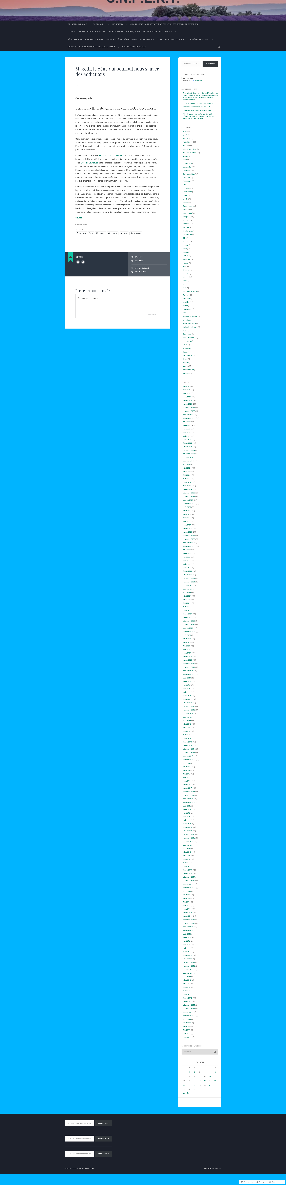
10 (200, 1076)
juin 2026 (186, 386)
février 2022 (187, 571)
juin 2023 (186, 514)
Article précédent (142, 268)
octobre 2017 (188, 756)
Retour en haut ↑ (212, 1168)
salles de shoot (188, 338)
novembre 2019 (189, 667)
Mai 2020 (186, 646)
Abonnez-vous (103, 1123)
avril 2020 (186, 649)
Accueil (185, 139)
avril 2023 (186, 521)
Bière (185, 160)
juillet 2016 (187, 810)
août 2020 (187, 635)
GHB (185, 238)
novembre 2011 (189, 1009)
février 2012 (187, 998)
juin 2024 (186, 472)
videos (185, 366)
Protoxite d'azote (189, 323)
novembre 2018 (189, 710)
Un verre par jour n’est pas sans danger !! (198, 103)
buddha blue (187, 163)
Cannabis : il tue (189, 174)
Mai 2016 (186, 817)
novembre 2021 (189, 582)
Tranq (185, 359)
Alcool (185, 146)
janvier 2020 (187, 660)
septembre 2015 (189, 845)
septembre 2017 (189, 760)
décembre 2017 (189, 749)
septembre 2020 (189, 632)
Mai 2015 (186, 859)
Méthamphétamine (190, 291)
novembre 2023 (189, 496)
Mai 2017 (186, 774)
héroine (186, 245)
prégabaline (187, 320)
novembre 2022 (189, 539)
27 (215, 1085)
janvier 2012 (187, 1002)
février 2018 (187, 742)
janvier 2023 (187, 532)
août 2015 (187, 849)
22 (189, 1085)
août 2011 (187, 1019)
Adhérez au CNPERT (199, 39)
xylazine (186, 373)
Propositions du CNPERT (134, 47)
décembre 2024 (189, 450)
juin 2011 (186, 1026)
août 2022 (187, 550)
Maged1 (84, 163)
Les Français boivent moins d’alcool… (197, 107)
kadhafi (185, 256)
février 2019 (187, 699)
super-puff (187, 348)
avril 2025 (186, 436)
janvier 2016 (187, 831)
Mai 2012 (186, 987)
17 (200, 1081)
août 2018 (187, 721)
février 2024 (187, 486)
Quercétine (187, 334)
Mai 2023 (186, 518)
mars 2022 (187, 568)
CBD (184, 185)
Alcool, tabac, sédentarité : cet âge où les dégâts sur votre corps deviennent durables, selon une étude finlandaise (199, 116)
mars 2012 (187, 994)
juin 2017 (186, 770)
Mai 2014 (186, 902)
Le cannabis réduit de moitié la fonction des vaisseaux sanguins (163, 24)
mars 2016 (187, 824)
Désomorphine (188, 206)
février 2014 (187, 913)
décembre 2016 (189, 792)
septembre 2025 (189, 418)
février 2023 (187, 528)
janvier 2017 (187, 788)
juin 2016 (186, 813)
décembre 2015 (189, 834)
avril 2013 (186, 948)
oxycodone (187, 309)
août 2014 (187, 891)
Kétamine (186, 259)
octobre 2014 (188, 884)
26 (210, 1085)
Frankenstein (188, 231)
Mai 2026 (186, 390)
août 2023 (187, 507)
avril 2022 (186, 564)
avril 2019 (186, 692)
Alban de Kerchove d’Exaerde (111, 155)
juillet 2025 (187, 425)
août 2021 (187, 592)
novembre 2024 (189, 454)
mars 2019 (187, 696)
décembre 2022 (189, 536)
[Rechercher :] (200, 1052)
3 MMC (186, 135)
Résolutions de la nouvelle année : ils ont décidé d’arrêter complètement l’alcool (111, 39)
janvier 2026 (187, 404)
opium (185, 306)
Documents (187, 213)
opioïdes (186, 302)
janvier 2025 (187, 447)
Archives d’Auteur (78, 262)
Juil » (188, 1093)
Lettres (185, 277)
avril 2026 (186, 393)
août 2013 (187, 934)
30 (194, 1090)
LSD (184, 288)
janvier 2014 (187, 916)
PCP (184, 313)
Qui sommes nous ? (77, 24)
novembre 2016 (189, 795)
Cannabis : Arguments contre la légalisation (92, 47)
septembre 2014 (189, 888)
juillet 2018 (187, 724)
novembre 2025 (189, 411)
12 (210, 1076)
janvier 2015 (187, 874)
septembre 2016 (189, 802)
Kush (185, 267)
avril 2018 (186, 735)
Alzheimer (186, 156)
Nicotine (186, 295)
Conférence (187, 192)
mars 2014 (187, 909)
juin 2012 (186, 984)
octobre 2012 (188, 970)
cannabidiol (187, 167)
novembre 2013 (189, 923)
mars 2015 (187, 866)
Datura (185, 203)
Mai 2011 (186, 1030)
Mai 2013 (186, 945)
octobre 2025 (188, 415)
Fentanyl (186, 227)
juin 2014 (186, 898)
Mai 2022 (186, 560)
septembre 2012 (189, 973)
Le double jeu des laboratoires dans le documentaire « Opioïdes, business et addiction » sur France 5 (120, 32)
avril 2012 (186, 991)
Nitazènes (187, 299)
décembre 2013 (189, 920)
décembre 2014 (189, 877)
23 (194, 1085)
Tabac (185, 352)
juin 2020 (186, 642)
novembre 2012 (189, 966)
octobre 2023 (188, 500)
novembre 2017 (189, 753)
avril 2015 (186, 863)
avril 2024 (186, 479)
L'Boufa (186, 270)
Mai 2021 (186, 603)
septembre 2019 (189, 674)
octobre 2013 (188, 927)
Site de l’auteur (83, 262)
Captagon (186, 178)
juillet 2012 (187, 980)
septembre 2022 (189, 546)
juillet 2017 (187, 767)
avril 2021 (186, 607)
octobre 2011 (188, 1012)
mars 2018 (187, 738)
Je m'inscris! (210, 64)
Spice (185, 345)
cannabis (186, 171)
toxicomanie (187, 355)
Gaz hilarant (187, 235)
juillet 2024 (187, 468)
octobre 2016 (188, 799)
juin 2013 (186, 941)
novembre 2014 (189, 881)
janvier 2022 (187, 575)
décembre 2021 (189, 578)
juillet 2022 (187, 553)
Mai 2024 (186, 475)
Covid (185, 195)
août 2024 (187, 464)
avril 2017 (186, 777)
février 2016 (187, 827)
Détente (186, 210)
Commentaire (151, 314)
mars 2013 (187, 952)
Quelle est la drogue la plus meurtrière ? (197, 110)
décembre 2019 (189, 664)
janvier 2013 (187, 959)
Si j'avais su (187, 341)
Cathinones (187, 181)
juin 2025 (186, 429)
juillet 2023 (187, 511)
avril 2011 (186, 1034)
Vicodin (186, 363)
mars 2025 (187, 440)
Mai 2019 (186, 689)
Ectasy (185, 220)
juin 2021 (186, 600)
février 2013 (187, 955)
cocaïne (186, 188)
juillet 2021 (187, 596)
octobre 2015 (188, 842)
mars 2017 (187, 781)
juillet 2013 (187, 938)
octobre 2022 (188, 543)
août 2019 (187, 678)
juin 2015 (186, 856)
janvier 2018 (187, 745)
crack (185, 199)
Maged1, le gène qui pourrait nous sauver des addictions (117, 71)
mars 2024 (187, 482)
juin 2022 (186, 557)
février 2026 (187, 400)
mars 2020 (187, 653)
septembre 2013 (189, 930)
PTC (184, 331)
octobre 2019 (188, 671)
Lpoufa (185, 284)
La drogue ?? (99, 24)
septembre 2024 (189, 461)
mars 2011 (187, 1037)
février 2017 (187, 785)
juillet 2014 (187, 895)
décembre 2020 (189, 621)
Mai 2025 (186, 432)
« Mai (183, 1093)
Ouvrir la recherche (219, 47)
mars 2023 (187, 525)
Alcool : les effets (189, 149)
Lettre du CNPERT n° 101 (172, 39)
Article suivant (140, 272)
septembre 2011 (189, 1016)
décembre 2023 (189, 493)
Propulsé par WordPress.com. (79, 1168)
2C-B (185, 131)
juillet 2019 (187, 681)
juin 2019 (186, 685)
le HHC (185, 274)
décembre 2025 (189, 408)
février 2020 (187, 657)
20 (215, 1081)
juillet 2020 (187, 639)
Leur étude (93, 163)
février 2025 (187, 443)
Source (78, 218)
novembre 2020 (189, 625)
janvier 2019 (187, 703)
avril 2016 (186, 820)
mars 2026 (187, 397)
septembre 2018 (189, 717)
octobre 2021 (188, 585)
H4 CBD (186, 242)
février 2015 (187, 870)
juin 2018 (186, 728)
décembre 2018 (189, 706)
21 (184, 1085)
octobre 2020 (188, 628)
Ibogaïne (186, 252)
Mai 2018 (186, 731)
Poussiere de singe (190, 316)
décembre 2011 (189, 1005)
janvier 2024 (187, 489)
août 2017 (187, 763)
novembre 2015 (189, 838)
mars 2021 (187, 610)
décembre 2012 (189, 962)
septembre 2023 (189, 504)
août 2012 (187, 977)
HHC (185, 249)
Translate (198, 80)
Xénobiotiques (188, 370)
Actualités (117, 24)
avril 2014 (186, 906)
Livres (185, 281)
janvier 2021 (187, 617)
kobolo (185, 263)
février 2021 (187, 614)
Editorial (186, 224)
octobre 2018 (188, 713)
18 (205, 1081)
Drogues (186, 217)
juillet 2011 (187, 1023)
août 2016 (187, 806)
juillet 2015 (187, 852)
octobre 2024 (188, 457)
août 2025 (187, 422)
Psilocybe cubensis (190, 327)
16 (194, 1081)
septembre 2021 (189, 589)
